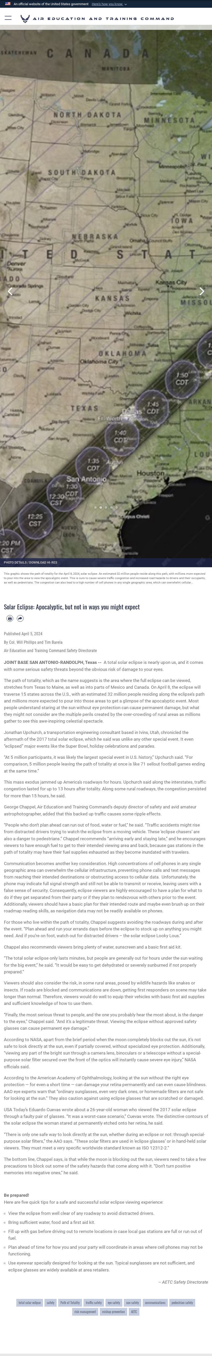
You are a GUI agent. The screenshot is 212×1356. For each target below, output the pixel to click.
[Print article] (9, 618)
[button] (110, 4)
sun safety (132, 1302)
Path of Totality (70, 1302)
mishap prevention (113, 1311)
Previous (10, 291)
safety (50, 1302)
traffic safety (94, 1302)
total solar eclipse (30, 1302)
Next (201, 291)
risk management (85, 1311)
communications (155, 1302)
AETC (134, 1311)
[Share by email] (20, 618)
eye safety (114, 1302)
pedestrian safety (182, 1302)
